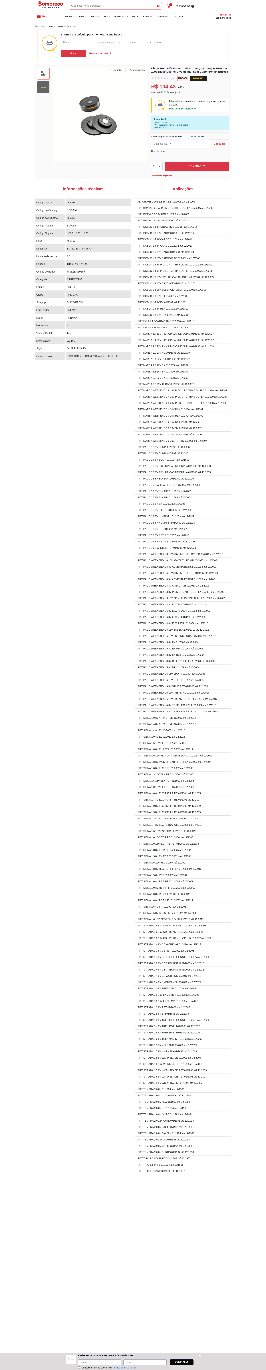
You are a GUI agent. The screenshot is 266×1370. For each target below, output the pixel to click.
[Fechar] (200, 1356)
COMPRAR (195, 166)
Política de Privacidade (124, 1367)
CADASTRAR (182, 1362)
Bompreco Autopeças (51, 5)
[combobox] (108, 43)
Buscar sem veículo (100, 53)
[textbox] (108, 43)
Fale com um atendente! (183, 108)
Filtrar (73, 53)
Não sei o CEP (196, 136)
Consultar (219, 143)
